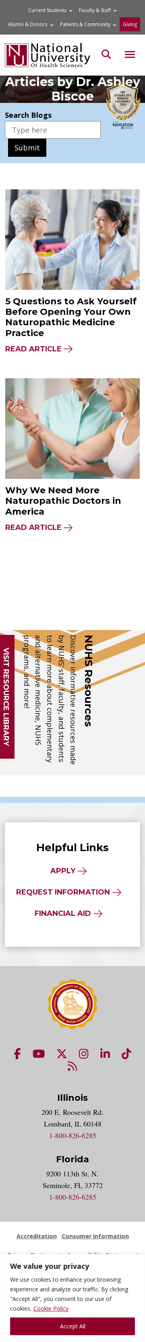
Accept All (72, 1326)
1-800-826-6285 (72, 1135)
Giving (130, 24)
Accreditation (37, 1236)
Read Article (33, 349)
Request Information (63, 892)
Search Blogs (28, 115)
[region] (72, 1298)
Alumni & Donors (27, 24)
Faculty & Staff (95, 10)
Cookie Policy (50, 1308)
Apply (62, 870)
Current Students (47, 10)
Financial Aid (63, 913)
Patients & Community (85, 24)
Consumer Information (95, 1236)
